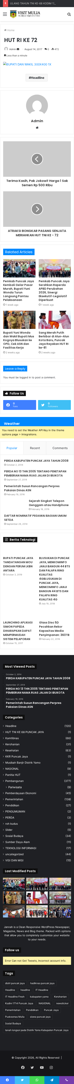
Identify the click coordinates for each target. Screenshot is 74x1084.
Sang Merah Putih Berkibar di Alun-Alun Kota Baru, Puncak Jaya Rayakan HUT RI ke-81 (54, 340)
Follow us (12, 950)
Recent (35, 448)
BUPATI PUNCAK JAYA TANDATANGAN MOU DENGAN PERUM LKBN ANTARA (18, 564)
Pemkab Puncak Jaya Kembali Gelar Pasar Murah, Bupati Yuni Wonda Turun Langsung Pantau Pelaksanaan (18, 290)
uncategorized (14, 854)
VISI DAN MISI (14, 860)
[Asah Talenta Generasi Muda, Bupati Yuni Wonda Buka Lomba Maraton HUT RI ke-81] (60, 911)
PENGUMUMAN (15, 811)
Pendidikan (12, 805)
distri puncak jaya (15, 983)
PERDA (9, 817)
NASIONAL (12, 768)
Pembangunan (14, 781)
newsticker (62, 1003)
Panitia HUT (13, 774)
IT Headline (42, 989)
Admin (12, 49)
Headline (37, 78)
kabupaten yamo (39, 996)
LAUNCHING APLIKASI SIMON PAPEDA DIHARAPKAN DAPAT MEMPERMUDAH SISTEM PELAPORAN (18, 631)
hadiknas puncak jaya (42, 983)
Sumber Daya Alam (17, 842)
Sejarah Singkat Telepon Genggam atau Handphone (49, 503)
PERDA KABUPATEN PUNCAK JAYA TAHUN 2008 (36, 461)
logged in (25, 377)
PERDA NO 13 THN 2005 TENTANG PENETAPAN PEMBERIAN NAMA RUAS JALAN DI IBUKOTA (35, 473)
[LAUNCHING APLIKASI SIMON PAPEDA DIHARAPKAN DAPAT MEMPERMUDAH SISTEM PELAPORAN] (19, 615)
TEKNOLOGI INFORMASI (20, 848)
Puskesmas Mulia (14, 1016)
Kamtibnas (12, 738)
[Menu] (5, 15)
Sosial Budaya (14, 835)
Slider (8, 829)
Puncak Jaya (51, 1010)
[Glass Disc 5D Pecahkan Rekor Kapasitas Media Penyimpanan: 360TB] (55, 615)
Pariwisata (15, 787)
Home (11, 30)
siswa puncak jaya (40, 1016)
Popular (12, 448)
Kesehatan (12, 750)
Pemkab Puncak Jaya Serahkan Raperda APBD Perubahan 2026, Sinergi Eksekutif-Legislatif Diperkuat (54, 290)
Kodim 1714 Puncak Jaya (19, 1003)
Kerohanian (12, 744)
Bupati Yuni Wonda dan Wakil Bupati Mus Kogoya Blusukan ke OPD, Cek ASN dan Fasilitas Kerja (18, 340)
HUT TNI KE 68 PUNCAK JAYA (24, 732)
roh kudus (11, 823)
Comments (60, 448)
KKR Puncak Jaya (16, 756)
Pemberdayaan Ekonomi (20, 793)
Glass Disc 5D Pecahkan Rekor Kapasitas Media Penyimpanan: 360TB (54, 629)
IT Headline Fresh (14, 996)
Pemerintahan (14, 799)
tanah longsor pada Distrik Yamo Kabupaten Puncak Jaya (36, 1030)
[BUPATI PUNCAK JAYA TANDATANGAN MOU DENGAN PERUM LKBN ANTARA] (19, 550)
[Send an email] (18, 49)
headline (25, 989)
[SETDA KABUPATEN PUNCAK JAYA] (25, 14)
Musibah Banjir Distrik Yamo (22, 762)
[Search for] (69, 15)
